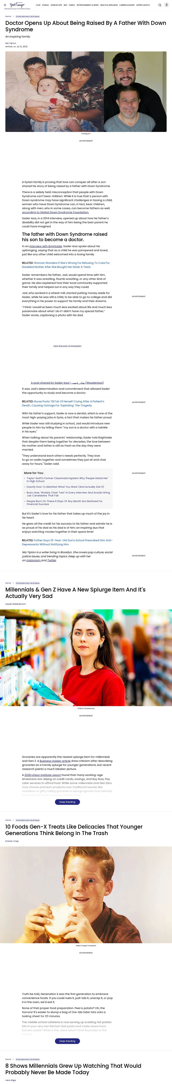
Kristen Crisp (12, 841)
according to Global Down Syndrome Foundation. (55, 212)
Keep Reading (67, 801)
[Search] (159, 5)
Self (65, 5)
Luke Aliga (10, 1080)
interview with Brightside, (46, 246)
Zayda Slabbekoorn (15, 604)
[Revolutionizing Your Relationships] (17, 5)
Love (38, 5)
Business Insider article (55, 761)
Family (72, 5)
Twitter (51, 560)
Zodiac (45, 5)
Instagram (33, 560)
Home (8, 16)
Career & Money (127, 5)
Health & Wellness (109, 5)
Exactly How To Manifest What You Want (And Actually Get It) (65, 486)
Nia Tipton (10, 43)
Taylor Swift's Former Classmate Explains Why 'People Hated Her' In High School (67, 480)
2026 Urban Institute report (42, 775)
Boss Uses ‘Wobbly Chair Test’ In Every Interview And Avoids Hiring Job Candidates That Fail (68, 494)
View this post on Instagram (67, 345)
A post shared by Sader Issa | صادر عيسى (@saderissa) (67, 383)
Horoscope (56, 5)
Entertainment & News (88, 5)
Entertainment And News (27, 16)
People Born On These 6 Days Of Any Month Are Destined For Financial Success (65, 503)
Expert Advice (143, 5)
